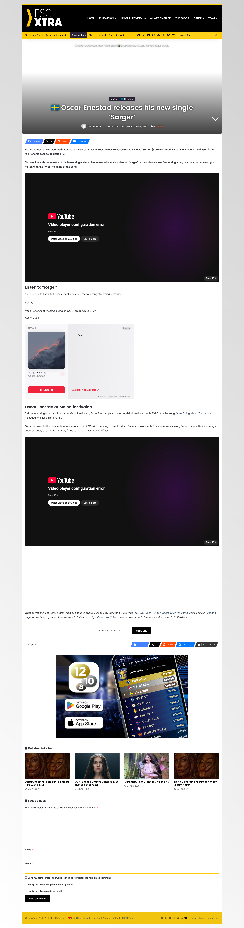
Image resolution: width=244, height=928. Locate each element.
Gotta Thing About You (189, 413)
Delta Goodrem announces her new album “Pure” (195, 783)
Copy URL (141, 630)
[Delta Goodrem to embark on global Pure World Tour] (47, 766)
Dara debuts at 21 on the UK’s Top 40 (146, 781)
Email (29, 863)
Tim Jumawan (94, 126)
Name (29, 849)
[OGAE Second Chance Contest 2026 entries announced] (97, 766)
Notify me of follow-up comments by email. (51, 884)
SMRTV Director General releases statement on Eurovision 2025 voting (126, 35)
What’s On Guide (160, 18)
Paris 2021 (110, 45)
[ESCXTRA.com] (44, 18)
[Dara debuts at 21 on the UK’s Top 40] (146, 766)
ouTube (111, 617)
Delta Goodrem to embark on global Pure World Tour (47, 783)
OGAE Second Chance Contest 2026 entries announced (97, 783)
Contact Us (212, 918)
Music (114, 99)
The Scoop (182, 18)
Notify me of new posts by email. (45, 891)
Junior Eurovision (131, 18)
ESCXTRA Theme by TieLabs (85, 918)
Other (198, 18)
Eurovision (106, 18)
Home (91, 18)
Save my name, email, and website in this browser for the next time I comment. (69, 877)
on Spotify (94, 617)
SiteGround (128, 918)
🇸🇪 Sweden (127, 99)
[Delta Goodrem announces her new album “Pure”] (196, 766)
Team (211, 18)
